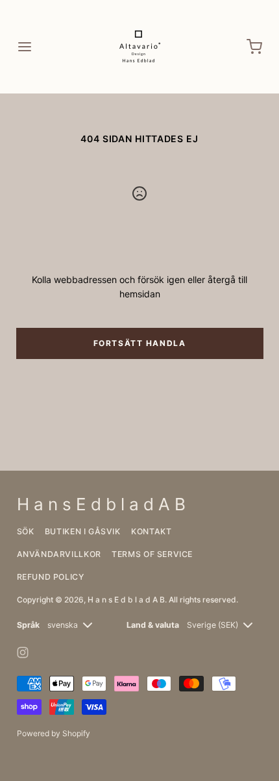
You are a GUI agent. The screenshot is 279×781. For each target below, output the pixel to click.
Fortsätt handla (139, 343)
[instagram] (22, 652)
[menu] (24, 46)
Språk (28, 625)
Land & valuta (153, 625)
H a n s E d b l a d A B (126, 599)
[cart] (255, 46)
